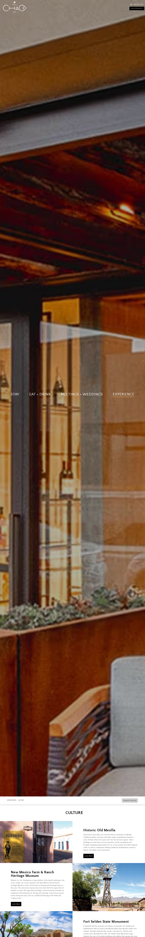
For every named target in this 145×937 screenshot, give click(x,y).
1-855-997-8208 (138, 4)
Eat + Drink (40, 394)
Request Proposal (129, 800)
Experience (123, 394)
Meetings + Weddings (82, 394)
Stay (15, 394)
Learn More (88, 856)
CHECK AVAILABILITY (137, 8)
